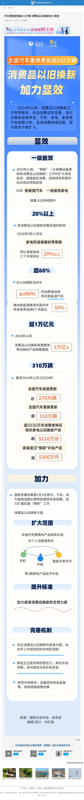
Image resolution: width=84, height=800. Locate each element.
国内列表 (11, 8)
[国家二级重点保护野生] (75, 772)
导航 (2, 2)
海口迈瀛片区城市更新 (42, 778)
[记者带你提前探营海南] (58, 772)
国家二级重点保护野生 (74, 778)
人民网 (6, 20)
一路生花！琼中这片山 (25, 778)
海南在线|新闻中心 (45, 3)
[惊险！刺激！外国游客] (9, 772)
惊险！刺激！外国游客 (9, 778)
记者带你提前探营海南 (58, 778)
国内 (4, 8)
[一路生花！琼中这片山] (26, 772)
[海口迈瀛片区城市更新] (42, 772)
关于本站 (23, 788)
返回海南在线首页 (74, 763)
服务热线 (31, 788)
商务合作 (40, 788)
